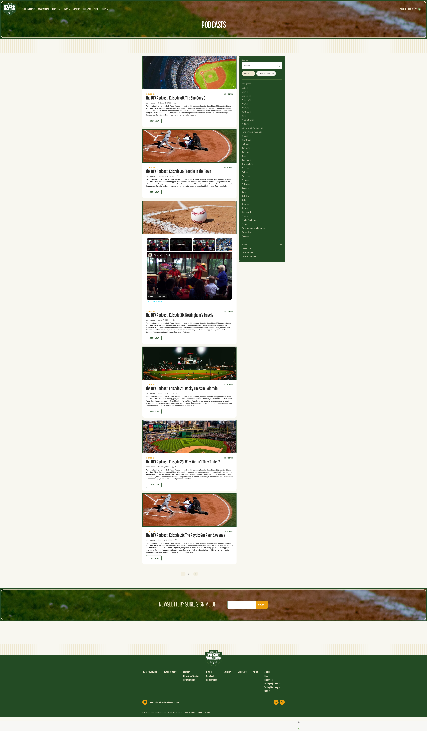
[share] (228, 254)
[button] (183, 574)
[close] (214, 722)
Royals (246, 73)
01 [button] (189, 573)
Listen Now (154, 121)
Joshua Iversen (249, 256)
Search (245, 60)
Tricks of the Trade (162, 255)
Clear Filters (264, 73)
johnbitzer (247, 248)
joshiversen (247, 252)
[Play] (204, 244)
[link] (150, 255)
